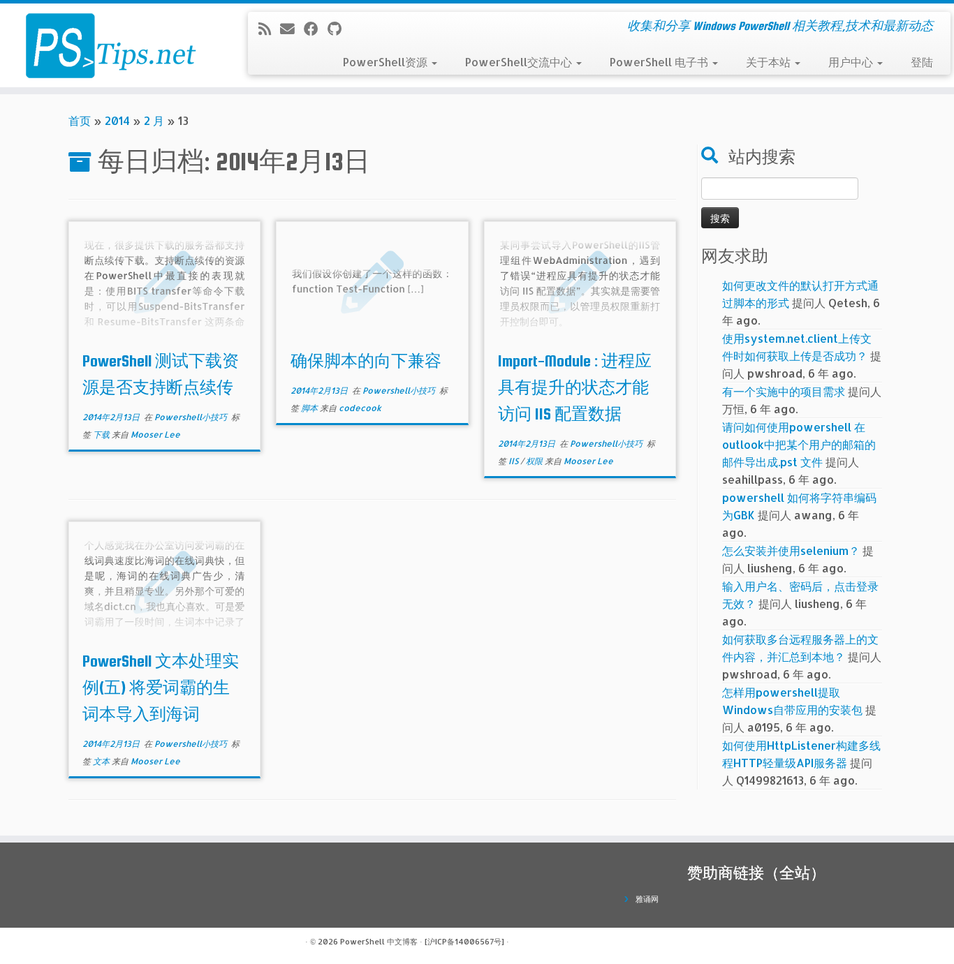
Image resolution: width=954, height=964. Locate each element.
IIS (514, 461)
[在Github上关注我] (339, 29)
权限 (535, 461)
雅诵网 (647, 899)
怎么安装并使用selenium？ (791, 550)
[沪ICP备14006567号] (464, 942)
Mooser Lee (155, 434)
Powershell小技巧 (191, 417)
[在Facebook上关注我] (316, 29)
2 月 (154, 120)
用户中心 (852, 61)
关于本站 (769, 61)
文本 (102, 761)
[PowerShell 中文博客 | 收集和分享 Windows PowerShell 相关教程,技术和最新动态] (110, 45)
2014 (117, 120)
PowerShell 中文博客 (379, 942)
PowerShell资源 (386, 61)
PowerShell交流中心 (520, 61)
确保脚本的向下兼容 (366, 361)
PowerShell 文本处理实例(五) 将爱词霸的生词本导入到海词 (160, 687)
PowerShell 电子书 (660, 61)
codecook (360, 408)
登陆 (922, 61)
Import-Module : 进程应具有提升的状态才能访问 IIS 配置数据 (575, 387)
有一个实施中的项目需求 (783, 391)
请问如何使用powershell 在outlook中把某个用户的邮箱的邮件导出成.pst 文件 (799, 444)
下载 (102, 434)
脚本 (310, 408)
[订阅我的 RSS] (269, 29)
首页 (79, 120)
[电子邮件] (292, 29)
